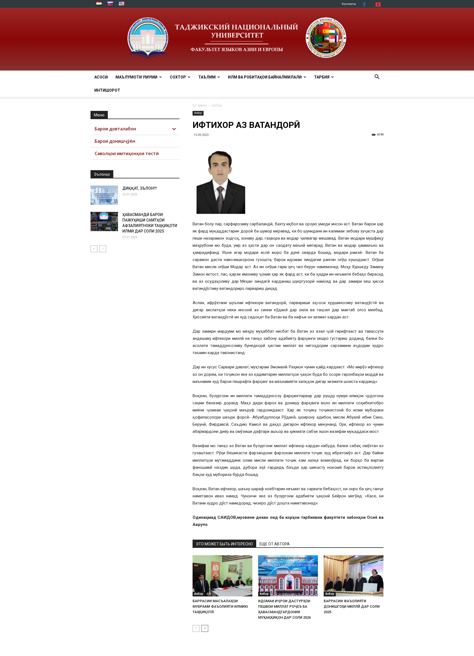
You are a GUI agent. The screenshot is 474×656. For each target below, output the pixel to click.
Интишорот (107, 90)
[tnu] (237, 39)
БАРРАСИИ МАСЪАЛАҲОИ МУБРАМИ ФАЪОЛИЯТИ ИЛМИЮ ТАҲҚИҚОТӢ (220, 606)
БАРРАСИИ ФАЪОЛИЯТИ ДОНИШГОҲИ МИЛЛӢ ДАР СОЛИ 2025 (352, 606)
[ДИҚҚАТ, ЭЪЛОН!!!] (104, 195)
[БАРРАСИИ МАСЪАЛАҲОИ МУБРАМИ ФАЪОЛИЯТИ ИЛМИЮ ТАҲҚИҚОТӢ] (222, 575)
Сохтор (178, 77)
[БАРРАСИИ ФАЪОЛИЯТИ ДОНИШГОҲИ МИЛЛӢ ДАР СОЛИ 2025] (353, 575)
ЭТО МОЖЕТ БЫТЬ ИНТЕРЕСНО (224, 544)
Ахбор (198, 112)
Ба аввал (200, 105)
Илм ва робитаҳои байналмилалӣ (265, 77)
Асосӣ (101, 77)
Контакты (349, 4)
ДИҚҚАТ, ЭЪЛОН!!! (139, 188)
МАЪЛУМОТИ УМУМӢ (136, 77)
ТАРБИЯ (321, 77)
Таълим (207, 77)
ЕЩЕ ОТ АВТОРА (274, 544)
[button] (376, 77)
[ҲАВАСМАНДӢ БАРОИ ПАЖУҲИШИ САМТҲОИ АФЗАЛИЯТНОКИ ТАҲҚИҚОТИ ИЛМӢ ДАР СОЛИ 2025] (104, 221)
